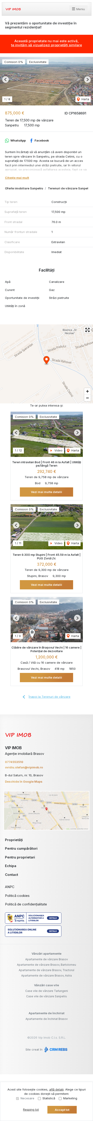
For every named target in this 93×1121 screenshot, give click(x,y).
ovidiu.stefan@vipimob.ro (24, 767)
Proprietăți (14, 840)
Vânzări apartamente (46, 953)
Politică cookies (17, 895)
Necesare (27, 1098)
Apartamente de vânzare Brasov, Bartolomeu (46, 964)
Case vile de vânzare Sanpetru (46, 996)
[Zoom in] (87, 391)
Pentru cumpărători (21, 848)
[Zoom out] (87, 398)
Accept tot (62, 1110)
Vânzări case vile (46, 985)
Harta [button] (85, 99)
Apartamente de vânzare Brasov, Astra (46, 975)
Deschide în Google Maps (23, 781)
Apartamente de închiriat (46, 1013)
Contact (11, 874)
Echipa (10, 866)
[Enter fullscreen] (87, 330)
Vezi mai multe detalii (46, 492)
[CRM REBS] (55, 1049)
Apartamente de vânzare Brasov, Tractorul (46, 970)
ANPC (9, 887)
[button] (5, 79)
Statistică (48, 1098)
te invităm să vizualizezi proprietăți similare (46, 45)
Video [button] (58, 450)
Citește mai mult (17, 177)
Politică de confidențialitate (26, 904)
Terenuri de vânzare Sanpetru (69, 188)
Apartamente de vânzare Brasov (46, 959)
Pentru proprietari (20, 857)
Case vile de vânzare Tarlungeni (46, 991)
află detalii (56, 1089)
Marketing (70, 1098)
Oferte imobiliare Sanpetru (24, 188)
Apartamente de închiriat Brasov (47, 1019)
